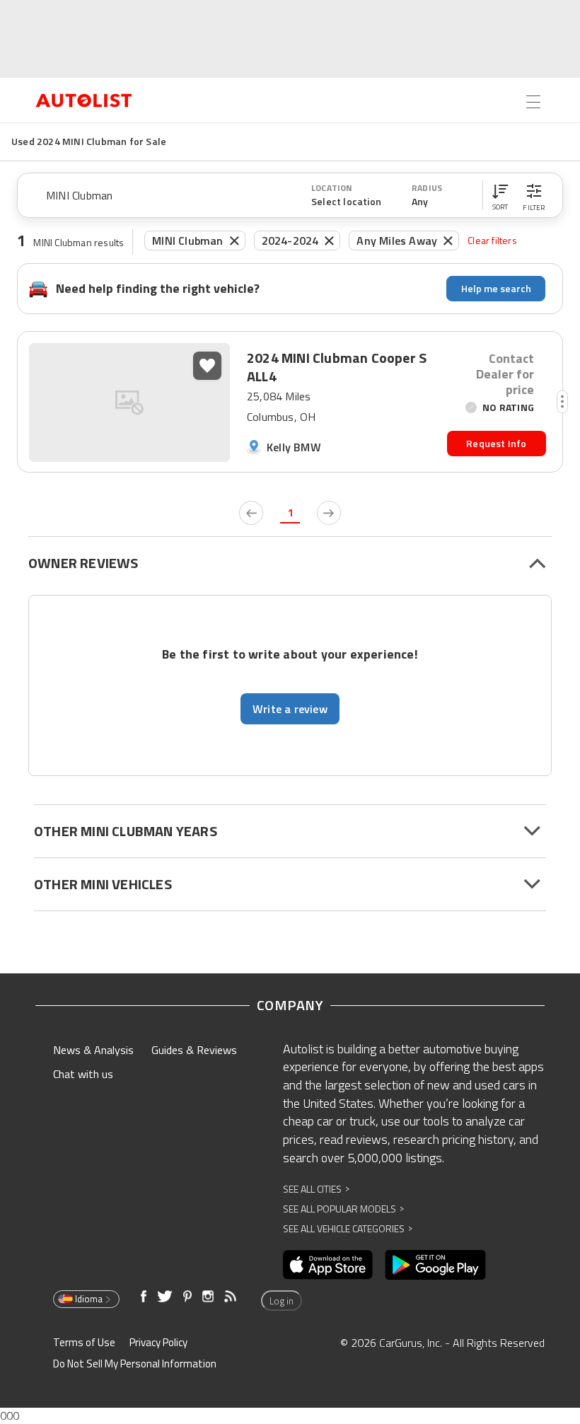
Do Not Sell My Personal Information (134, 1363)
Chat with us (83, 1073)
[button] (500, 195)
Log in (281, 1301)
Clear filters (492, 240)
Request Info (496, 443)
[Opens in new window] (328, 1265)
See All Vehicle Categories (347, 1228)
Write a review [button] (290, 708)
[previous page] (251, 513)
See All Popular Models (343, 1208)
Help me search (496, 288)
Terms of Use (84, 1342)
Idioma (89, 1299)
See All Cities (316, 1188)
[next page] (329, 513)
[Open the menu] (533, 102)
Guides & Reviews (194, 1049)
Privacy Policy (158, 1342)
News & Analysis (93, 1049)
